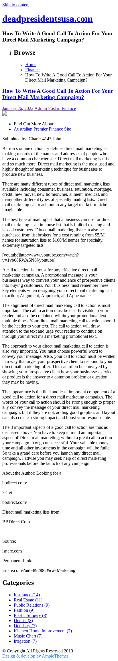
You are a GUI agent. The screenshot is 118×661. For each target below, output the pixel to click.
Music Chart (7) (28, 636)
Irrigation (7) (25, 641)
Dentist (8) (23, 620)
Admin (41, 108)
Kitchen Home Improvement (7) (43, 630)
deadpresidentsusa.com (47, 18)
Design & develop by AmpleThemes (35, 656)
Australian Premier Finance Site (42, 129)
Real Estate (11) (28, 599)
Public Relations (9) (32, 605)
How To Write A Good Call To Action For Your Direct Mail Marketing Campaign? (57, 94)
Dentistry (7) (25, 625)
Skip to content (16, 4)
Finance (69, 108)
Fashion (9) (24, 610)
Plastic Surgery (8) (30, 615)
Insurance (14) (27, 594)
